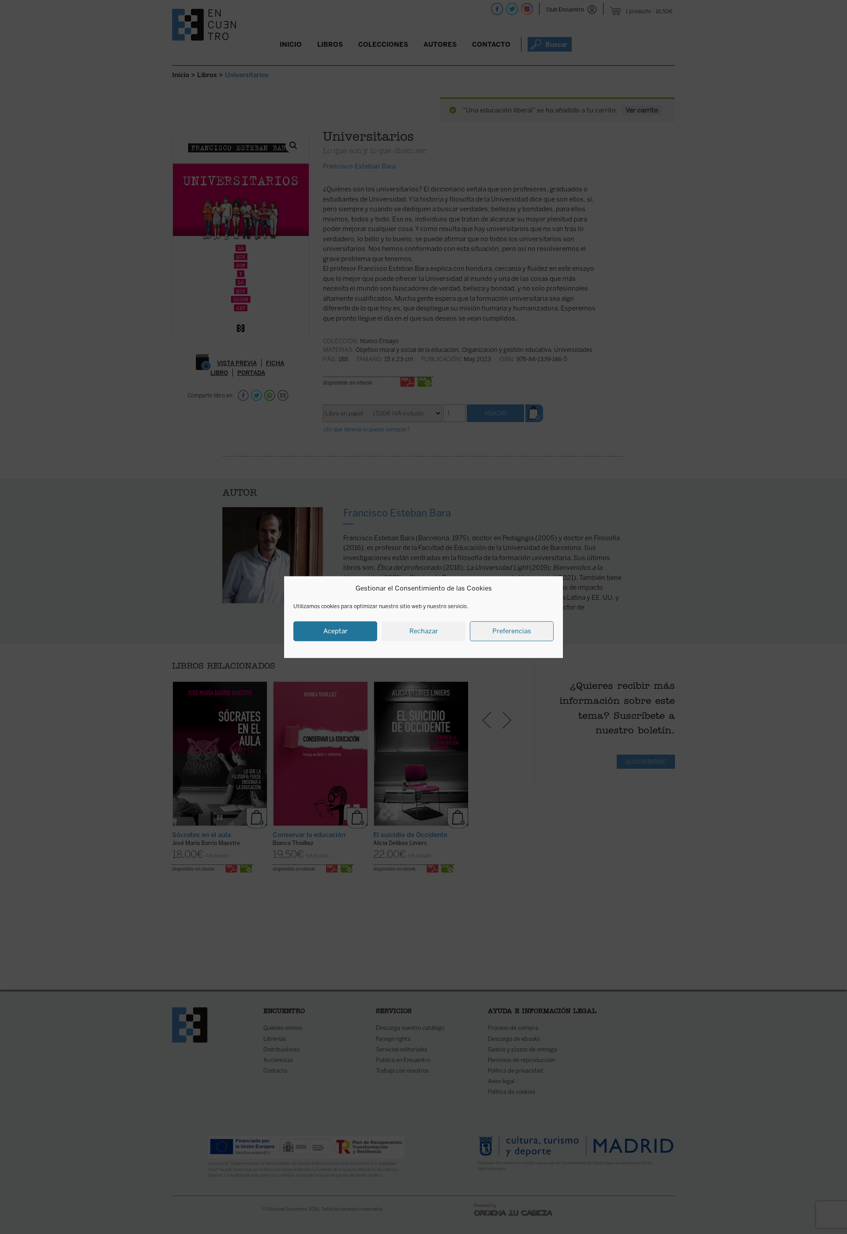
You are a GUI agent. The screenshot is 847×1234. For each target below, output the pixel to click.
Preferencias (511, 631)
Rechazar (423, 631)
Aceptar (335, 631)
